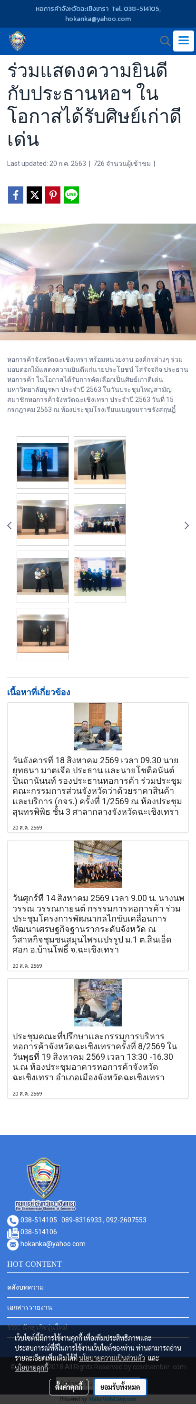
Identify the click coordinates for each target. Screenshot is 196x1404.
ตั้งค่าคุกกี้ (68, 1387)
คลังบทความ (25, 1287)
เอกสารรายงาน (29, 1307)
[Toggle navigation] (183, 41)
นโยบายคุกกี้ (31, 1367)
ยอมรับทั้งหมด (120, 1387)
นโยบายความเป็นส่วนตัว (112, 1357)
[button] (162, 41)
